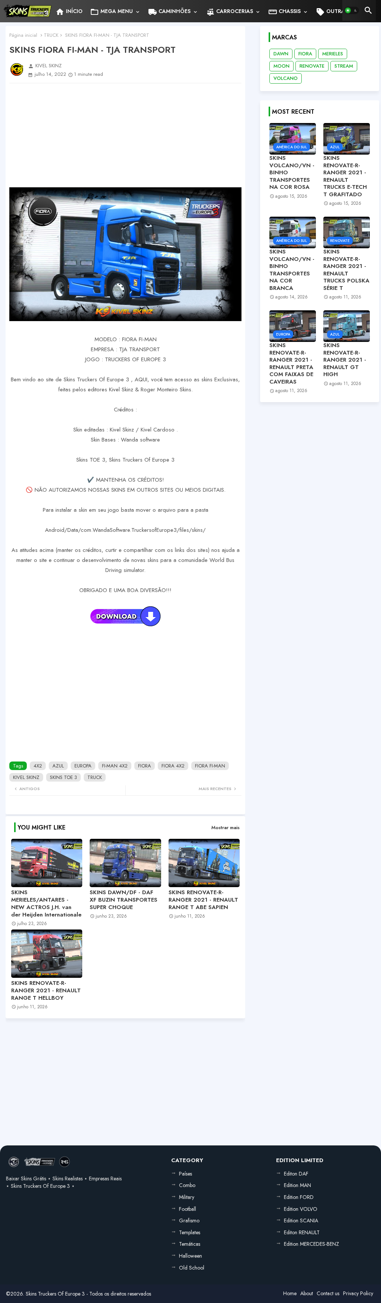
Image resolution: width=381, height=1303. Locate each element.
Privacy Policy (358, 1293)
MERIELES (332, 53)
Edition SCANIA (301, 1220)
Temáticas (189, 1244)
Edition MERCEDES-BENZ (311, 1244)
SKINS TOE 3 (63, 777)
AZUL (58, 765)
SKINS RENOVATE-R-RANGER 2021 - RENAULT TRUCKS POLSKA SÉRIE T (346, 270)
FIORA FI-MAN (210, 765)
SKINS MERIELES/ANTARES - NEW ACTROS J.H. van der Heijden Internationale (46, 903)
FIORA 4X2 (173, 765)
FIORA (144, 765)
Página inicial (23, 35)
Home (290, 1293)
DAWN (280, 53)
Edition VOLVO (300, 1209)
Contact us (328, 1293)
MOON (281, 65)
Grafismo (189, 1220)
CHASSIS (284, 11)
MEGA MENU (111, 11)
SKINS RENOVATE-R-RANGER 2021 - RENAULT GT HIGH (344, 360)
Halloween (190, 1256)
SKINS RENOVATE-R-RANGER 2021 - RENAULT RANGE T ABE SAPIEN (203, 900)
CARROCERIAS (229, 11)
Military (186, 1197)
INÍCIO (69, 11)
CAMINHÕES (169, 11)
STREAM (343, 65)
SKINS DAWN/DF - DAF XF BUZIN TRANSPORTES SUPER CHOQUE (123, 900)
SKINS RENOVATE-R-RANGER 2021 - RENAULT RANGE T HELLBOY (46, 990)
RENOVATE (312, 65)
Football (187, 1209)
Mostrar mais (225, 827)
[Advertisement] (125, 135)
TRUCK (51, 35)
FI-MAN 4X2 (115, 765)
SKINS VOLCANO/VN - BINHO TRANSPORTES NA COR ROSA (291, 173)
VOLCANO (285, 78)
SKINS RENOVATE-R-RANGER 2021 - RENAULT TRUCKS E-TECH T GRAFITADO (345, 176)
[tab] (69, 11)
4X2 (37, 765)
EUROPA (83, 765)
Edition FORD (299, 1197)
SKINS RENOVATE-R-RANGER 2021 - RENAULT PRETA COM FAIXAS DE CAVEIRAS (291, 363)
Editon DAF (296, 1173)
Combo (187, 1185)
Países (185, 1173)
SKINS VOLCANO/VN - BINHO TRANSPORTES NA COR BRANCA (291, 270)
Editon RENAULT (302, 1232)
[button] (351, 10)
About (306, 1293)
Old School (191, 1267)
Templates (189, 1232)
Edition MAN (297, 1185)
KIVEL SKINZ (26, 777)
